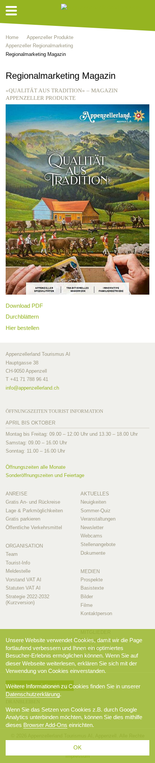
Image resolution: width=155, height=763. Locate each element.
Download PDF (24, 305)
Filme (87, 605)
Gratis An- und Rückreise (33, 502)
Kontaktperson (96, 613)
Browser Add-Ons (45, 725)
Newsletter (92, 527)
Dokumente (93, 553)
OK (77, 747)
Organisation (24, 546)
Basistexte (92, 588)
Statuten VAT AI (23, 588)
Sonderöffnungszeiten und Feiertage (45, 475)
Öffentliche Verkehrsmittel (34, 527)
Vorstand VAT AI (23, 579)
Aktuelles (95, 494)
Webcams (91, 536)
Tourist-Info (18, 563)
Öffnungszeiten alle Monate (35, 467)
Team (12, 554)
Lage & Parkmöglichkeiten (34, 510)
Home (12, 37)
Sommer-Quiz (96, 510)
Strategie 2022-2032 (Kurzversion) (27, 599)
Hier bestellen (22, 328)
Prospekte (92, 579)
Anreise (16, 494)
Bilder (87, 596)
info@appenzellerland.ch (32, 388)
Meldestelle (18, 571)
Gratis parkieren (23, 519)
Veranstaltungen (98, 519)
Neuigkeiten (93, 502)
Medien (90, 571)
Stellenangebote (98, 544)
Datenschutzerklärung (33, 694)
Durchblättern (22, 316)
